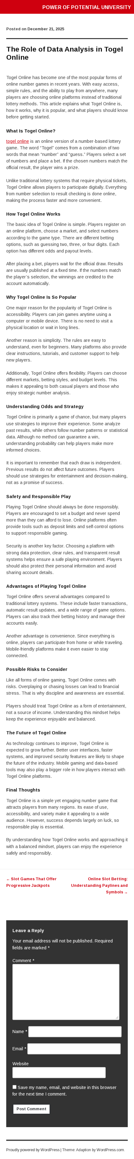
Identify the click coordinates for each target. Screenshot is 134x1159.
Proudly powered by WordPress (33, 1150)
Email (19, 1048)
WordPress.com (110, 1150)
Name (19, 1031)
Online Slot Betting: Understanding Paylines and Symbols (99, 885)
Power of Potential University (86, 7)
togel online (17, 141)
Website (20, 1063)
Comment (23, 960)
